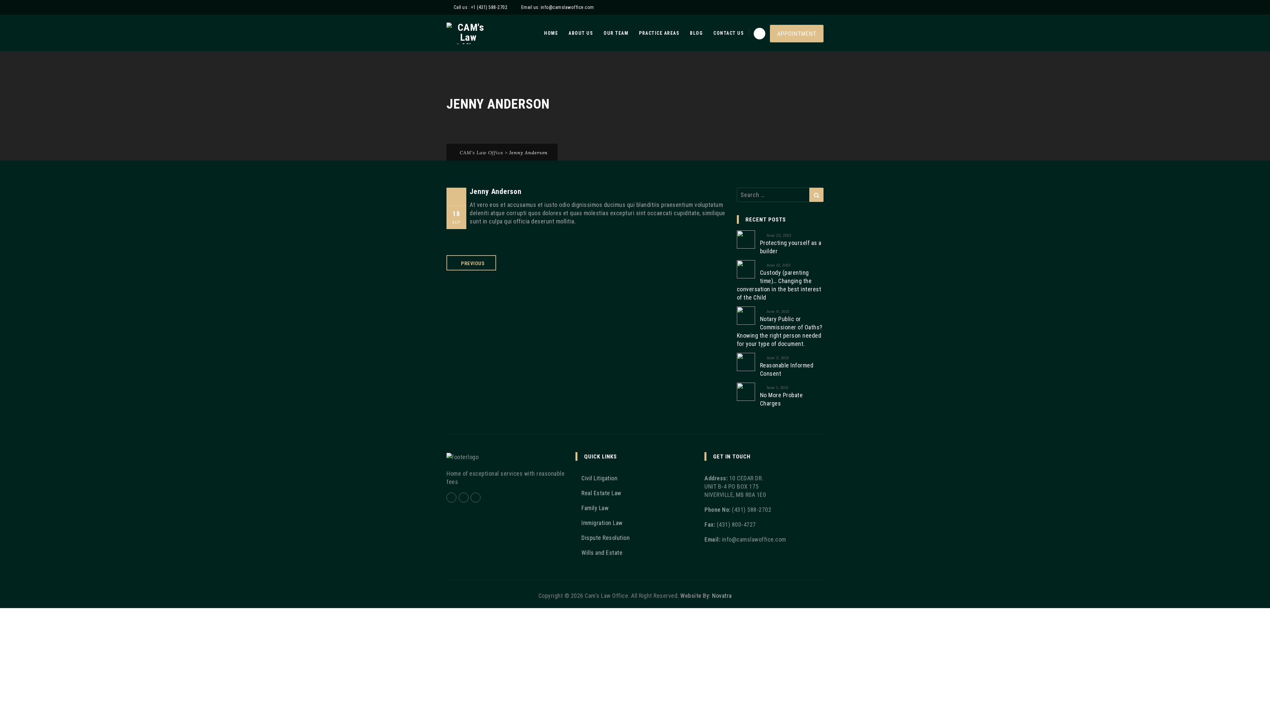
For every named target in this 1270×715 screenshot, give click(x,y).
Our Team (616, 33)
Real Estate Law (601, 493)
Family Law (595, 507)
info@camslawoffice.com (567, 7)
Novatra (722, 595)
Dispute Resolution (605, 537)
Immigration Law (602, 522)
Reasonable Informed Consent (787, 369)
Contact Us (728, 33)
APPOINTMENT (796, 33)
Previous (473, 263)
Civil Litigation (599, 478)
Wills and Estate (601, 552)
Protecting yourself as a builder (791, 247)
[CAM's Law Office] (468, 33)
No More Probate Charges (781, 399)
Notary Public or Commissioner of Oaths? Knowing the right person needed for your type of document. (780, 331)
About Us (581, 33)
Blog (696, 33)
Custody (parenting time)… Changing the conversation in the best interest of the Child (779, 285)
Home (551, 33)
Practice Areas (659, 33)
